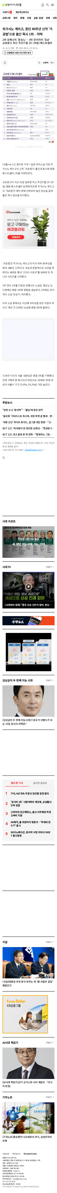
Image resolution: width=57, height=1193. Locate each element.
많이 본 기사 (17, 783)
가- (39, 62)
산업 (29, 17)
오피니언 (6, 17)
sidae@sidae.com (33, 449)
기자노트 (7, 1097)
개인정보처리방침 (30, 1154)
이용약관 (5, 1154)
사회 (55, 17)
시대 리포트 (9, 521)
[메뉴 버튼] (52, 5)
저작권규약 (16, 1154)
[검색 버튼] (47, 5)
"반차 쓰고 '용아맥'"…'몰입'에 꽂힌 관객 (22, 410)
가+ (52, 62)
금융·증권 (38, 17)
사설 (4, 942)
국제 (48, 17)
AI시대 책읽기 (10, 1042)
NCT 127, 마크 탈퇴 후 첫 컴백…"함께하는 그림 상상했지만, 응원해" (28, 434)
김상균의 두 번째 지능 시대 (17, 680)
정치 (15, 17)
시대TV (6, 567)
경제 (22, 17)
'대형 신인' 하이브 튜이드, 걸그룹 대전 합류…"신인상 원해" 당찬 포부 (28, 422)
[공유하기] (43, 5)
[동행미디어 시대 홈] (11, 5)
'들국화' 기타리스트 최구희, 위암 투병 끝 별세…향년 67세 (28, 416)
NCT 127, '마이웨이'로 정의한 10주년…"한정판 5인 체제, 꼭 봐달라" (28, 428)
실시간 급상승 (40, 783)
